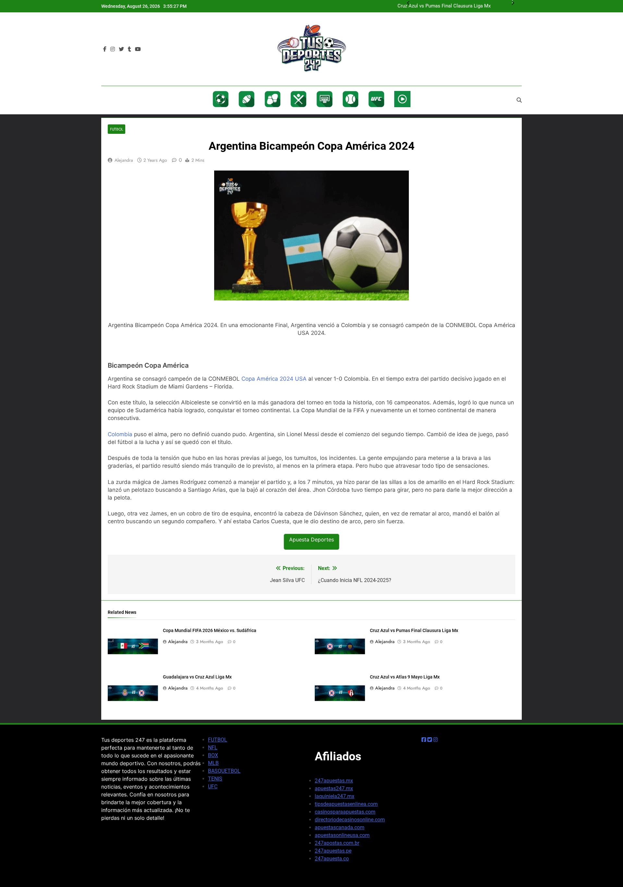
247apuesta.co (332, 858)
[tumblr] (129, 49)
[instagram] (112, 49)
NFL (212, 747)
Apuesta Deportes (311, 539)
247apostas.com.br (337, 843)
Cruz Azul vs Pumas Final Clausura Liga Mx (414, 630)
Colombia (120, 434)
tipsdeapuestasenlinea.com (346, 804)
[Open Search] (519, 100)
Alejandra (124, 160)
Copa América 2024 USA (274, 378)
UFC (212, 786)
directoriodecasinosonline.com (350, 820)
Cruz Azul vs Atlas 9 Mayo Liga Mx (405, 676)
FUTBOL (217, 740)
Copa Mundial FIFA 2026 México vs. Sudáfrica (209, 630)
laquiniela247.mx (334, 796)
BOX (213, 755)
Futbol (116, 129)
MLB (213, 763)
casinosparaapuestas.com (345, 812)
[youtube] (138, 49)
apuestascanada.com (339, 827)
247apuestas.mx (334, 781)
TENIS (215, 779)
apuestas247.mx (334, 788)
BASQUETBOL (224, 771)
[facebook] (104, 49)
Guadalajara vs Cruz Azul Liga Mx (197, 676)
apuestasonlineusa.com (342, 835)
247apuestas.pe (333, 851)
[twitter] (121, 49)
